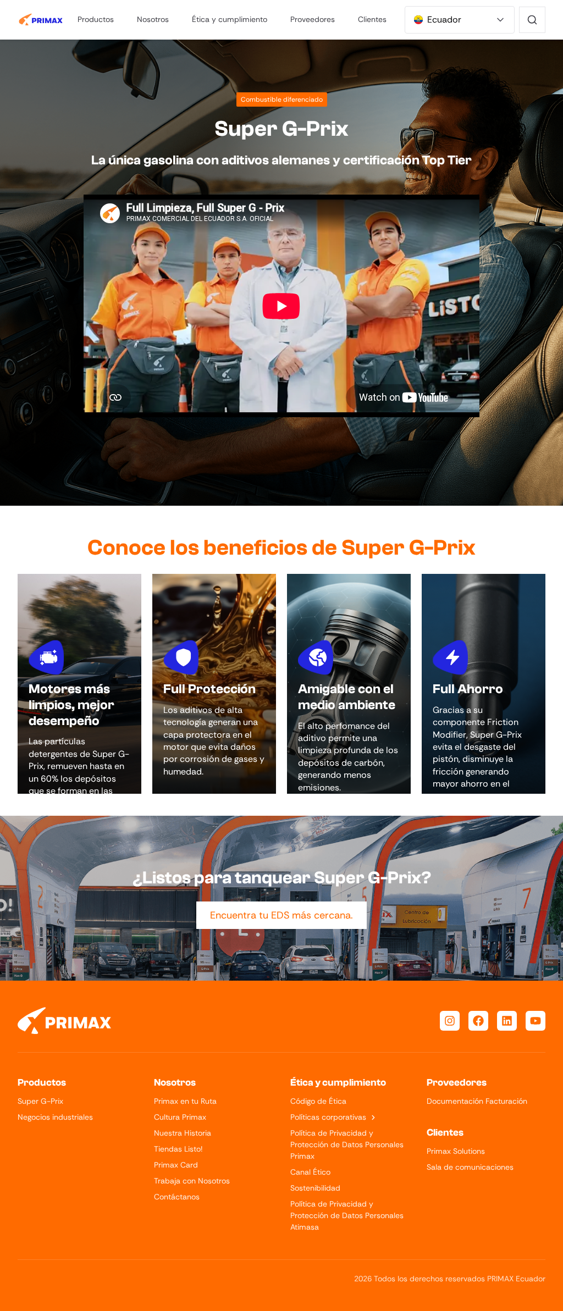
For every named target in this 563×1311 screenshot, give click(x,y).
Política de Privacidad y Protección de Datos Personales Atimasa (347, 1215)
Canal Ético (310, 1172)
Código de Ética (318, 1101)
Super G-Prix (40, 1101)
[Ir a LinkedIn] (507, 1021)
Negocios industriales (55, 1117)
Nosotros (153, 19)
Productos (96, 19)
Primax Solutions (456, 1151)
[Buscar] (532, 20)
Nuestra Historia (182, 1133)
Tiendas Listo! (178, 1149)
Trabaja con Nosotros (192, 1181)
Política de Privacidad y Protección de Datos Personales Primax (347, 1144)
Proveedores (312, 19)
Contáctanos (177, 1197)
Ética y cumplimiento (229, 19)
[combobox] (460, 20)
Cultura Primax (180, 1117)
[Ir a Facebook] (478, 1021)
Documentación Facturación (477, 1101)
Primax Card (176, 1165)
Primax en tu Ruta (185, 1101)
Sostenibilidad (315, 1188)
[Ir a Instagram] (450, 1021)
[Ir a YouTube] (535, 1021)
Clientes (372, 19)
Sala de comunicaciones (470, 1167)
